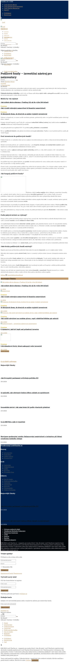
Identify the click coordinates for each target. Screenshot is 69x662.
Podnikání (6, 33)
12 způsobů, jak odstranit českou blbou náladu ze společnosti (25, 393)
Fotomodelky (8, 488)
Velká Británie (7, 37)
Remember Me (7, 567)
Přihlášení (7, 13)
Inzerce (6, 536)
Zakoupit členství (10, 540)
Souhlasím (35, 660)
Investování (6, 31)
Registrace (7, 15)
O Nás (6, 534)
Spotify (6, 10)
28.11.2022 (4, 311)
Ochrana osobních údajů (12, 529)
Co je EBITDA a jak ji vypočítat (13, 422)
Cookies (28, 660)
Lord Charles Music (10, 5)
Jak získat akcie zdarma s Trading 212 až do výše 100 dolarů (24, 102)
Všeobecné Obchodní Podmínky (14, 531)
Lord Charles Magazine (11, 8)
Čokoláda (7, 483)
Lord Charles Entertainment (13, 6)
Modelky (7, 633)
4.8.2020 (3, 83)
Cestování (6, 38)
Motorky (7, 486)
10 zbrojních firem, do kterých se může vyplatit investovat (24, 113)
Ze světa (7, 470)
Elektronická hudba (10, 71)
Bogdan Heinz (9, 81)
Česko (6, 469)
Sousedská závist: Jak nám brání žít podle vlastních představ (25, 407)
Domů (6, 623)
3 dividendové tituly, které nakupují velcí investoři (21, 345)
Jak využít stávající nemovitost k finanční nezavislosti (23, 107)
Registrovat (18, 573)
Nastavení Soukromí (11, 533)
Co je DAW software (8, 361)
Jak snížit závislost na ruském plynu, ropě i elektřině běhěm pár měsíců (29, 317)
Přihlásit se (23, 594)
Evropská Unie (9, 472)
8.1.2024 (3, 289)
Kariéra (6, 538)
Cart (5, 642)
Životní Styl (8, 458)
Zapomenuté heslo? (7, 573)
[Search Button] (17, 60)
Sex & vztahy (8, 479)
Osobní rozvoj (6, 35)
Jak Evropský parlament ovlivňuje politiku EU (19, 378)
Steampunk (8, 484)
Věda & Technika (9, 490)
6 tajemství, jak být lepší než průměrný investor (20, 328)
